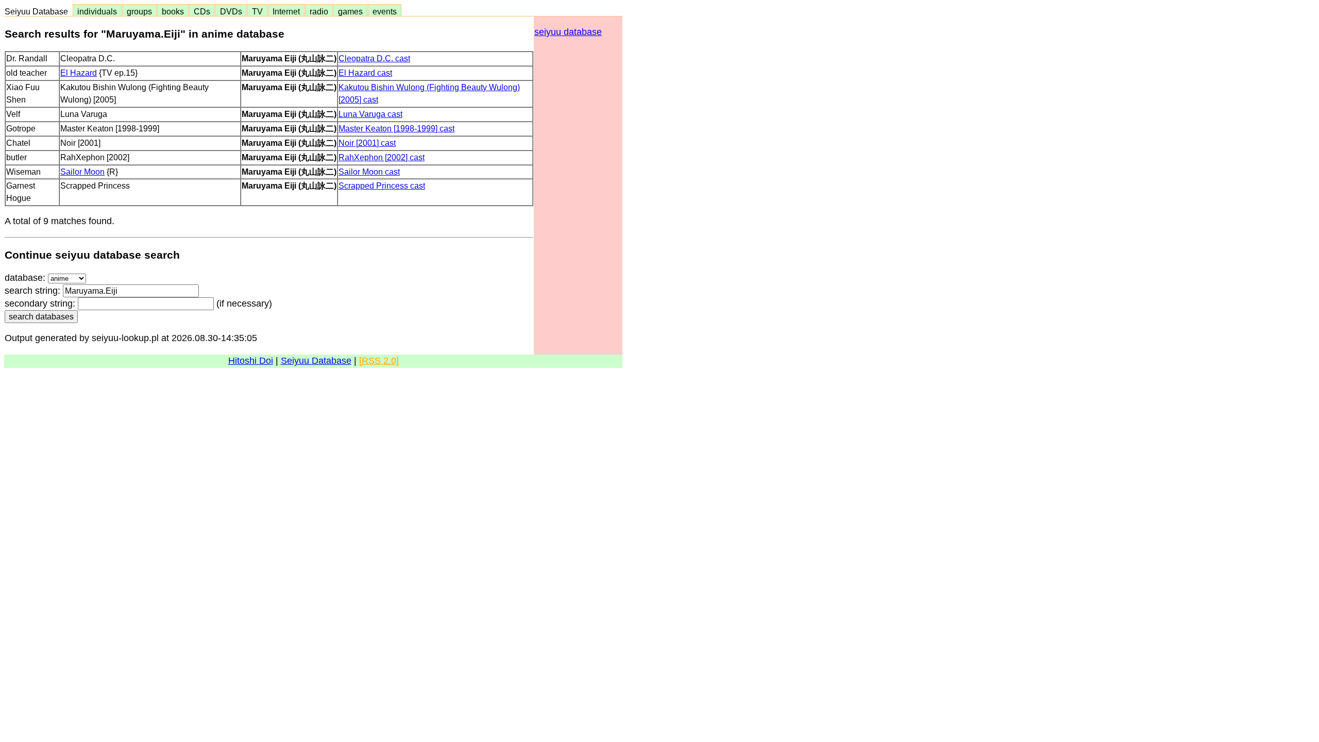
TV (257, 11)
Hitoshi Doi (250, 361)
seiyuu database (568, 32)
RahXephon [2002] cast (382, 157)
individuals (97, 11)
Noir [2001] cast (367, 142)
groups (139, 11)
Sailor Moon (82, 171)
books (173, 11)
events (384, 11)
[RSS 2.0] (379, 361)
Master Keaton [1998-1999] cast (396, 128)
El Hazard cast (365, 72)
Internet (286, 11)
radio (319, 11)
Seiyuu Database (38, 11)
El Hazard (78, 72)
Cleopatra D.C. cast (374, 58)
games (350, 11)
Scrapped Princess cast (382, 185)
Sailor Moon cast (369, 171)
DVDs (231, 11)
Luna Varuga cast (370, 114)
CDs (202, 11)
